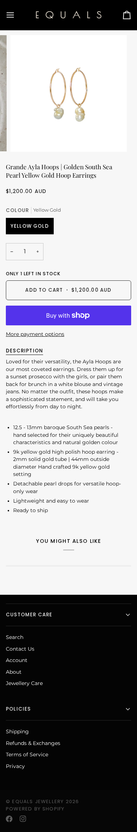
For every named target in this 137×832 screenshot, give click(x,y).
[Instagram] (23, 819)
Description (24, 350)
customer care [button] (29, 614)
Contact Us (20, 649)
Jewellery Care (24, 683)
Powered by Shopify (35, 808)
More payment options (35, 334)
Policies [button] (18, 709)
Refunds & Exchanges (33, 743)
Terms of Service (27, 754)
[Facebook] (9, 819)
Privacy (15, 766)
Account (16, 660)
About (14, 672)
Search (14, 637)
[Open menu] (17, 15)
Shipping (17, 731)
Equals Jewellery (38, 801)
